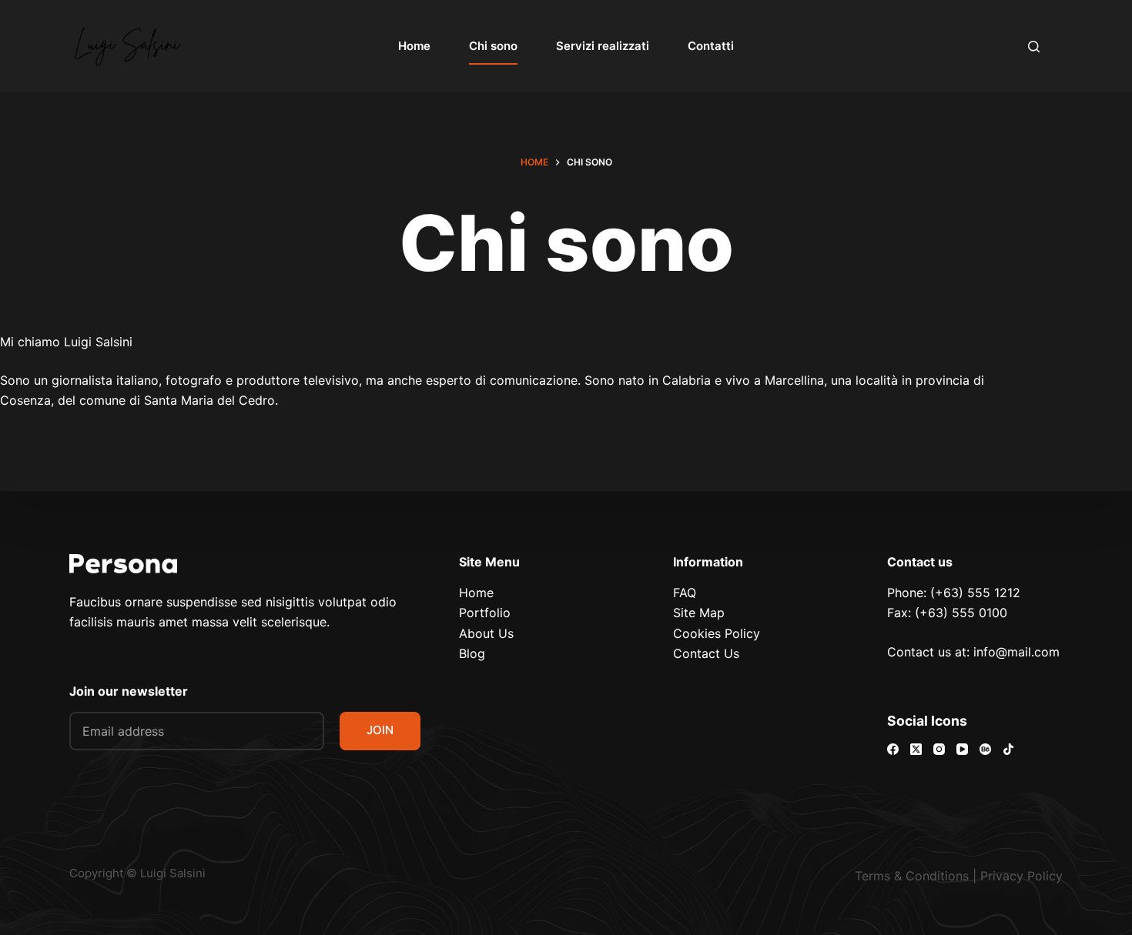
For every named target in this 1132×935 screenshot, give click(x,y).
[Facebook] (893, 749)
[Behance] (985, 749)
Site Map (699, 612)
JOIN (380, 730)
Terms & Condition (909, 875)
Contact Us (706, 653)
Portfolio (485, 612)
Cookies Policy (716, 633)
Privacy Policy (1021, 875)
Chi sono (493, 45)
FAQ (684, 592)
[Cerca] (1034, 46)
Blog (472, 653)
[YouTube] (962, 749)
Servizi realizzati (602, 45)
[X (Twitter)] (916, 749)
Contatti (711, 45)
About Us (486, 633)
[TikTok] (1008, 749)
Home (414, 45)
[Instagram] (939, 749)
